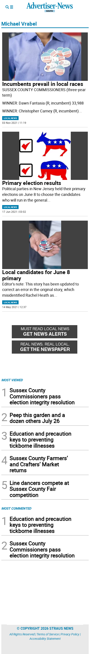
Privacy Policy (70, 634)
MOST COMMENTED (16, 508)
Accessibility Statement (45, 638)
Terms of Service (48, 634)
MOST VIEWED (12, 380)
